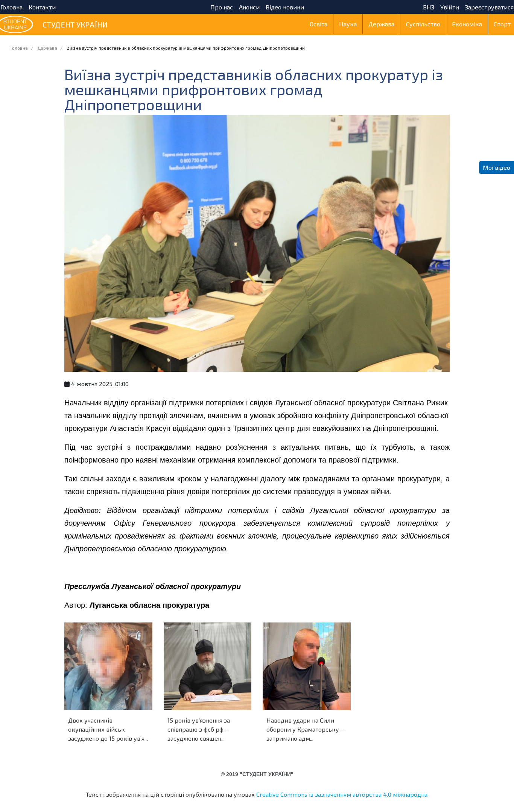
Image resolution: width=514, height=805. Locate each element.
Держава (381, 23)
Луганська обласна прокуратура (149, 604)
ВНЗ (428, 7)
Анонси (249, 7)
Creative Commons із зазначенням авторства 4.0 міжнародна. (342, 794)
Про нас (221, 7)
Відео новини (285, 7)
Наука (348, 23)
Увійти (449, 7)
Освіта (318, 23)
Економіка (467, 23)
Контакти (42, 7)
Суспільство (423, 23)
